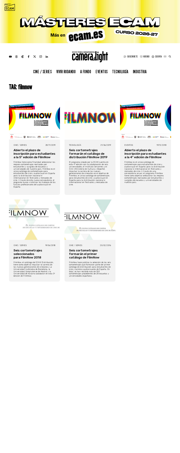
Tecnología (120, 71)
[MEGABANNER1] (90, 21)
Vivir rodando (66, 71)
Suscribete (132, 56)
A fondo (85, 71)
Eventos (102, 71)
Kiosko (146, 56)
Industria (140, 71)
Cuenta (158, 56)
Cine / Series (42, 71)
